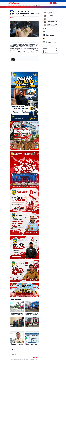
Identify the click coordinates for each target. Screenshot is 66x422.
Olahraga (34, 5)
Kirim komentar (36, 357)
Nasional (26, 5)
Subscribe (56, 52)
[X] (55, 0)
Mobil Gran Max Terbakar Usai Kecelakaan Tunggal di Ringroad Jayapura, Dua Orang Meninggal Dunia (27, 6)
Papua (16, 5)
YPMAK (23, 5)
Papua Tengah (12, 5)
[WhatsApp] (33, 41)
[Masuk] (57, 3)
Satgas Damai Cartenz (21, 44)
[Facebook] (54, 0)
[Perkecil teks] (8, 10)
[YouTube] (57, 0)
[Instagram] (56, 0)
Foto (39, 5)
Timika (11, 44)
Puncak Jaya (15, 45)
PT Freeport (19, 5)
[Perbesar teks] (8, 12)
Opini (36, 5)
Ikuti (56, 48)
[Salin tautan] (38, 41)
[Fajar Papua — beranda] (14, 3)
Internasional (30, 5)
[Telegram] (35, 41)
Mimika (9, 5)
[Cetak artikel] (8, 14)
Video (41, 5)
